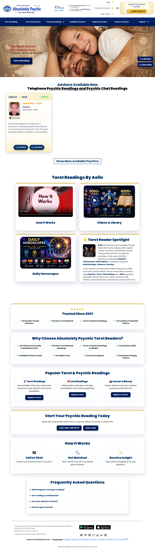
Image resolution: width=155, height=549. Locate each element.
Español (74, 539)
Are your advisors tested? (45, 501)
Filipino (110, 539)
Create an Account (102, 8)
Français (118, 539)
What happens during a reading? (48, 489)
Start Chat (90, 428)
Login (108, 2)
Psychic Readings (54, 22)
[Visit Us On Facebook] (81, 535)
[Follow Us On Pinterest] (90, 535)
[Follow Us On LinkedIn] (101, 535)
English (67, 539)
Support (142, 22)
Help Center (105, 14)
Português (84, 539)
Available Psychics (77, 22)
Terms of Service (32, 531)
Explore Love (77, 394)
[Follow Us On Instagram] (93, 535)
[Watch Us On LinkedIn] (97, 535)
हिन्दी (126, 539)
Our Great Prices (33, 22)
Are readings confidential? (45, 495)
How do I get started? (42, 507)
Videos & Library (122, 22)
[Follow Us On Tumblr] (105, 535)
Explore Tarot (34, 397)
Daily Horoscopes (99, 22)
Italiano (102, 539)
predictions (86, 9)
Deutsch (94, 539)
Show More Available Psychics (77, 161)
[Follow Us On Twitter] (85, 535)
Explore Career (120, 394)
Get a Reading (21, 60)
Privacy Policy (41, 534)
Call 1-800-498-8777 (69, 428)
